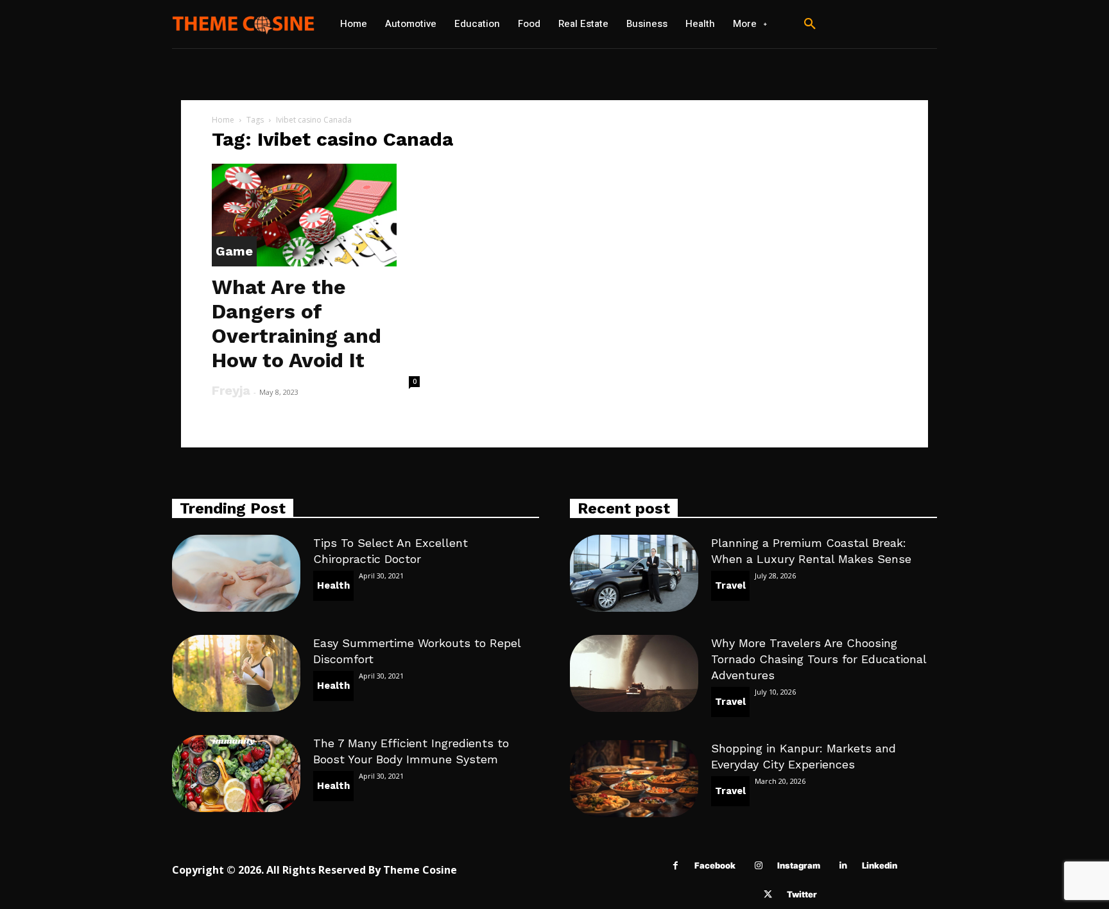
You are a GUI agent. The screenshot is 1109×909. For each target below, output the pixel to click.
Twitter (802, 894)
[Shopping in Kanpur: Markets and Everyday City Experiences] (634, 778)
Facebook (714, 865)
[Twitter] (768, 894)
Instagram (798, 865)
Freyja (231, 390)
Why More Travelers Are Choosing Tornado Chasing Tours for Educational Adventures (818, 659)
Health (333, 585)
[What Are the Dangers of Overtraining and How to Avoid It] (316, 215)
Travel (730, 585)
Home (223, 119)
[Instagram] (758, 865)
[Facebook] (675, 865)
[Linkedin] (843, 865)
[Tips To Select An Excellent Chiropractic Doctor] (236, 573)
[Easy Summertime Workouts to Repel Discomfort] (236, 673)
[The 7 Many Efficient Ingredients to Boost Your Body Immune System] (236, 773)
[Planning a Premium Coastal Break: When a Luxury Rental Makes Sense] (634, 573)
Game (234, 251)
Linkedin (879, 865)
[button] (810, 24)
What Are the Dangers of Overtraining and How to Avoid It (296, 323)
